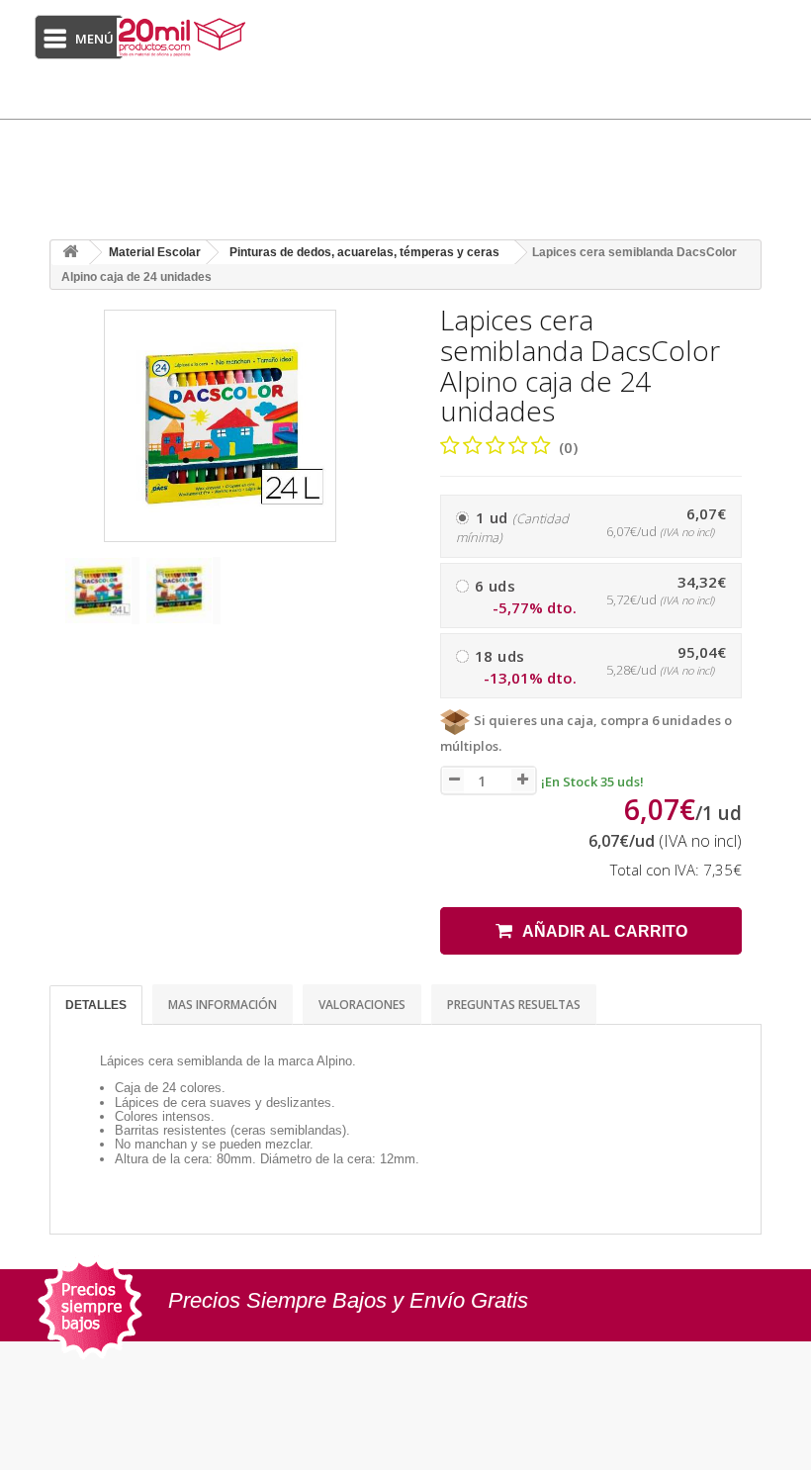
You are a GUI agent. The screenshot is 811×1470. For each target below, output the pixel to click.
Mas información (222, 1004)
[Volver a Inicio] (70, 252)
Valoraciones (362, 1004)
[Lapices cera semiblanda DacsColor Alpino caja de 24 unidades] (101, 590)
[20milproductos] (184, 37)
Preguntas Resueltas (514, 1004)
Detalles (96, 1005)
